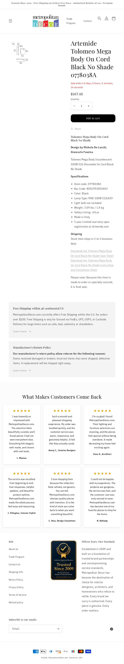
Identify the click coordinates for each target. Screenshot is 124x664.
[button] (10, 21)
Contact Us (14, 564)
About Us (13, 549)
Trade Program (71, 20)
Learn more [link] (20, 331)
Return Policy (16, 579)
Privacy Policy (16, 587)
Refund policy (16, 602)
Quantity (75, 99)
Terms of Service (17, 594)
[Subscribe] (58, 629)
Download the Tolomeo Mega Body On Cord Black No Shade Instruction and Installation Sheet (92, 265)
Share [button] (78, 128)
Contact (87, 20)
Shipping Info (16, 571)
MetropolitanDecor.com (58, 657)
